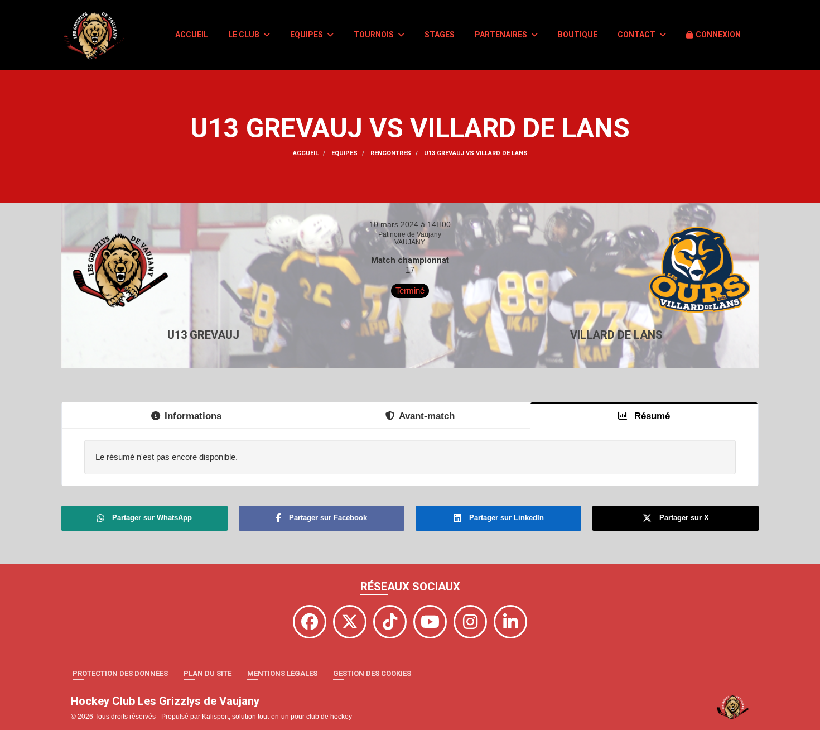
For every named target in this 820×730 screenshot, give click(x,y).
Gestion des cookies (372, 673)
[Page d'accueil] (732, 706)
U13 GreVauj (203, 335)
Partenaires (502, 34)
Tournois (374, 34)
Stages (440, 34)
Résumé (650, 416)
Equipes (307, 34)
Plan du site (207, 673)
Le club (244, 34)
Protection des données (120, 673)
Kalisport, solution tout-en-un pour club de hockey (277, 717)
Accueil (191, 34)
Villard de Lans (616, 335)
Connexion (718, 34)
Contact (637, 34)
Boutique (577, 34)
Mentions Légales (282, 673)
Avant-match (427, 416)
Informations (193, 416)
